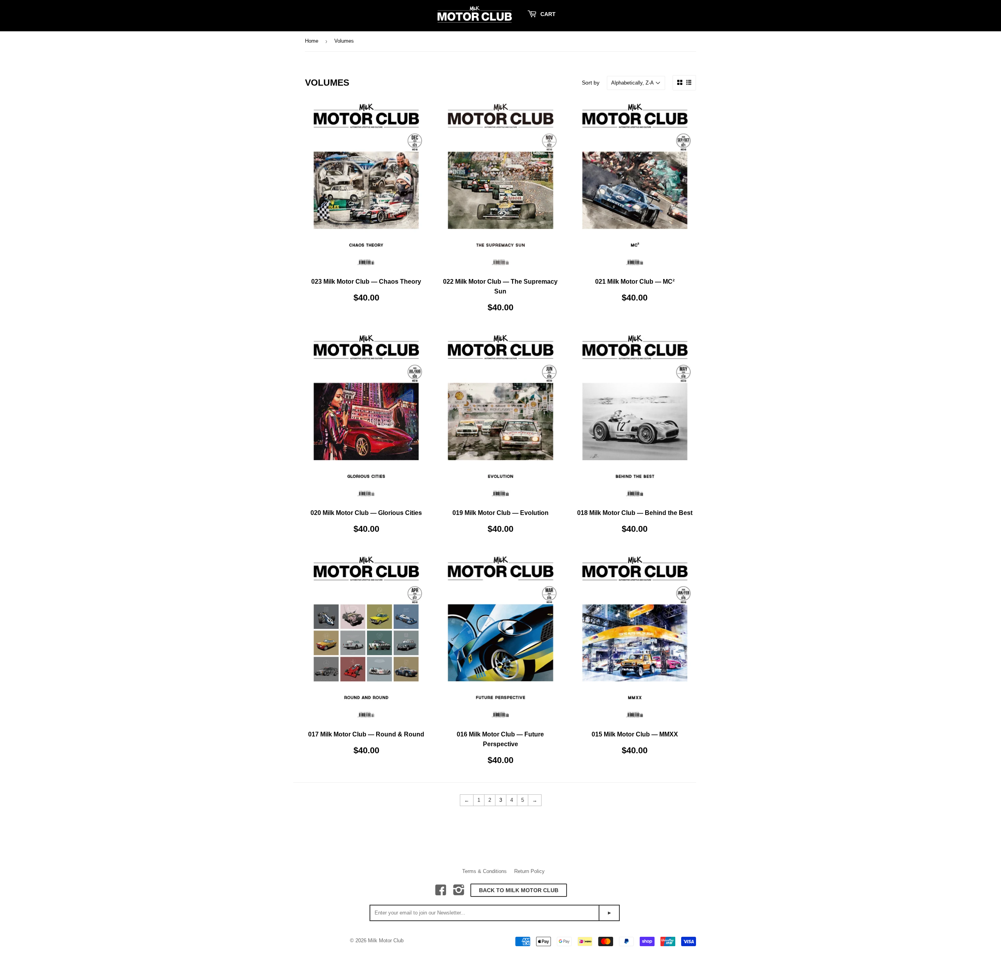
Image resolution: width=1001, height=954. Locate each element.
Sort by (590, 82)
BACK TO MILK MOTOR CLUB (518, 890)
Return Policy (529, 871)
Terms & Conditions (484, 871)
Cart (547, 14)
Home (311, 41)
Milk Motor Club (386, 940)
